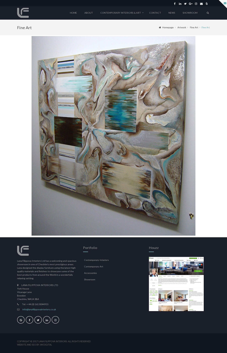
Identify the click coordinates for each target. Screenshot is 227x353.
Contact (155, 12)
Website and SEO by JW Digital (34, 344)
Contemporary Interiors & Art (120, 12)
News (172, 12)
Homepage (168, 27)
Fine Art (194, 27)
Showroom (190, 12)
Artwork (181, 27)
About (88, 12)
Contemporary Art (93, 266)
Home (73, 12)
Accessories (90, 273)
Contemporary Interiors (96, 260)
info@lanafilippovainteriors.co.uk (39, 309)
